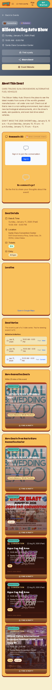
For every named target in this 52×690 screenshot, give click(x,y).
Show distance (17, 411)
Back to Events (12, 15)
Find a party (27, 52)
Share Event (27, 59)
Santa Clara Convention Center (19, 45)
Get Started (43, 3)
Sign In (32, 3)
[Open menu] (12, 3)
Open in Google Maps (26, 311)
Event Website (27, 67)
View (43, 340)
